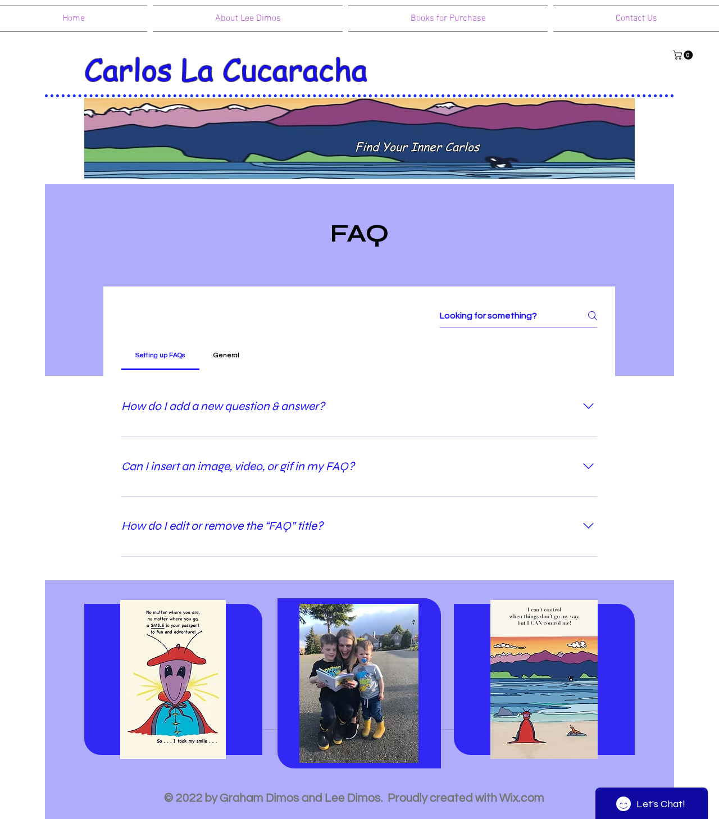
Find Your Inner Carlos (417, 146)
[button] (684, 55)
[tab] (160, 355)
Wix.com (521, 798)
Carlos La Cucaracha (225, 68)
